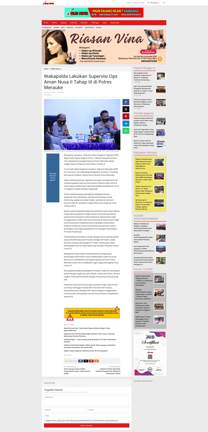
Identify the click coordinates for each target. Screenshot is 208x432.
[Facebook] (80, 361)
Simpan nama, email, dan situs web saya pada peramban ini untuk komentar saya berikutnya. (82, 421)
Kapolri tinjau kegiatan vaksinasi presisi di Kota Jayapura (86, 351)
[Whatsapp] (126, 131)
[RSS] (96, 361)
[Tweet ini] (126, 109)
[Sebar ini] (126, 102)
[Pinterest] (91, 361)
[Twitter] (86, 361)
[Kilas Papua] (48, 3)
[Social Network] (163, 2)
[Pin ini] (126, 116)
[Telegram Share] (126, 124)
